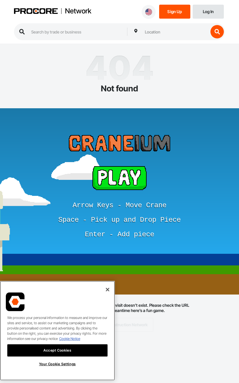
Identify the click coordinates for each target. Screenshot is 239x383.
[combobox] (175, 31)
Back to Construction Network (120, 324)
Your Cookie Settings (57, 364)
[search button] (217, 31)
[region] (57, 330)
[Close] (107, 289)
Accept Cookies (57, 350)
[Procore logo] (36, 11)
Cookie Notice (69, 338)
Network (78, 11)
